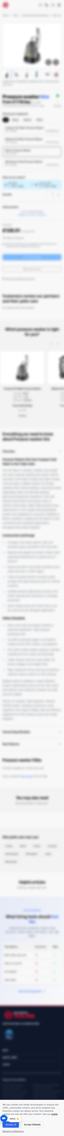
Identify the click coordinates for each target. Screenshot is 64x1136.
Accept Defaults (32, 1124)
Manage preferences (13, 1131)
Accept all (11, 1124)
